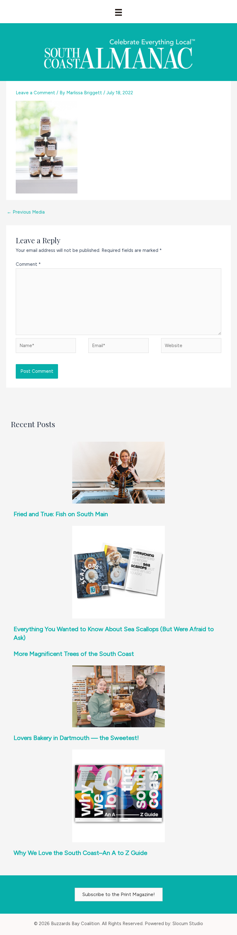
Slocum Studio (188, 923)
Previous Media (26, 212)
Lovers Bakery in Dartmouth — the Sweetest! (76, 738)
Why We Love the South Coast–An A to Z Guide (80, 852)
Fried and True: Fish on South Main (61, 514)
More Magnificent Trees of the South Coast (74, 653)
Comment (28, 264)
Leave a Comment (35, 93)
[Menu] (118, 12)
